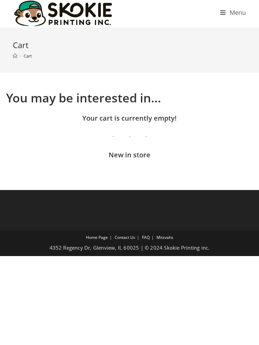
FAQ (146, 237)
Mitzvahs (164, 237)
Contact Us (125, 237)
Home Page (97, 237)
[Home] (15, 56)
